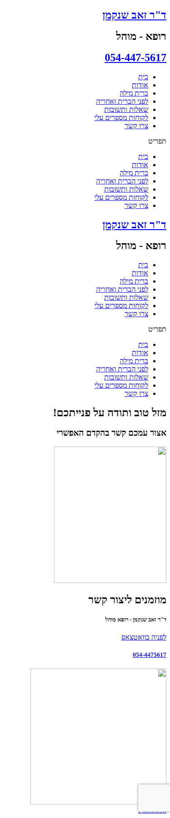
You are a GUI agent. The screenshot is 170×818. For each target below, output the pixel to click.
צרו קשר (136, 126)
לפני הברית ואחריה (122, 101)
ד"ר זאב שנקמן (134, 15)
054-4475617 (149, 654)
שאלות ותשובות (126, 109)
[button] (85, 141)
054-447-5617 (135, 57)
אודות (140, 85)
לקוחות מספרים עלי (121, 117)
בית (143, 77)
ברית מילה (134, 93)
